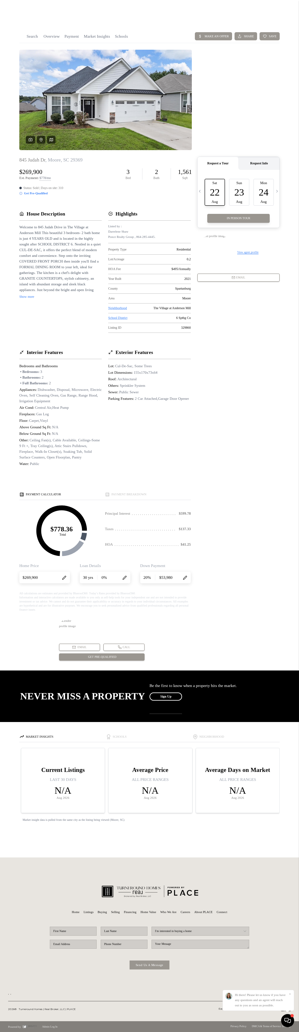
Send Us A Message (150, 965)
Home (76, 912)
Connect (222, 912)
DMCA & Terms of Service (266, 1026)
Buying (102, 912)
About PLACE (203, 912)
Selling (115, 912)
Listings (89, 912)
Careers (185, 912)
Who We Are (168, 912)
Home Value (148, 912)
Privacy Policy (238, 1026)
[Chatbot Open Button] (287, 1020)
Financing (130, 912)
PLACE (71, 1009)
